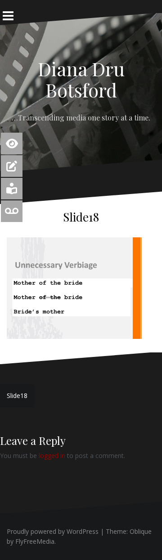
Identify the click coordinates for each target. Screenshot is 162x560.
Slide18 (17, 395)
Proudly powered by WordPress (53, 531)
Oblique (141, 531)
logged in (52, 455)
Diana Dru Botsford (81, 79)
